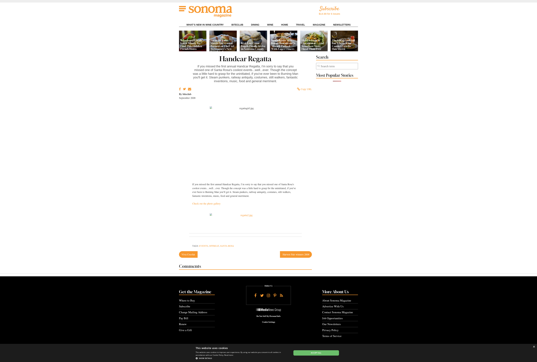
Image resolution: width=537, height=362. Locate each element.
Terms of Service (331, 336)
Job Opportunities (332, 318)
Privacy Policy (330, 330)
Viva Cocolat (188, 254)
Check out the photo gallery (206, 203)
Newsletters (342, 24)
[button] (242, 358)
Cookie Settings (268, 322)
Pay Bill (183, 318)
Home (284, 24)
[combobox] (337, 66)
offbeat (214, 245)
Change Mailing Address (193, 312)
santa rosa (227, 245)
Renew (183, 324)
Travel (300, 24)
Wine (270, 24)
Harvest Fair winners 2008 (296, 254)
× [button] (534, 347)
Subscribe (184, 306)
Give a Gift (185, 330)
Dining (255, 24)
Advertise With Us (333, 306)
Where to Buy (187, 300)
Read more (228, 355)
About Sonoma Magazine (336, 300)
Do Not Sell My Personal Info (268, 316)
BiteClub (237, 24)
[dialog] (268, 353)
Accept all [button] (316, 353)
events (203, 245)
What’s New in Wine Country (205, 24)
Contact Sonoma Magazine (337, 312)
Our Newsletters (331, 324)
